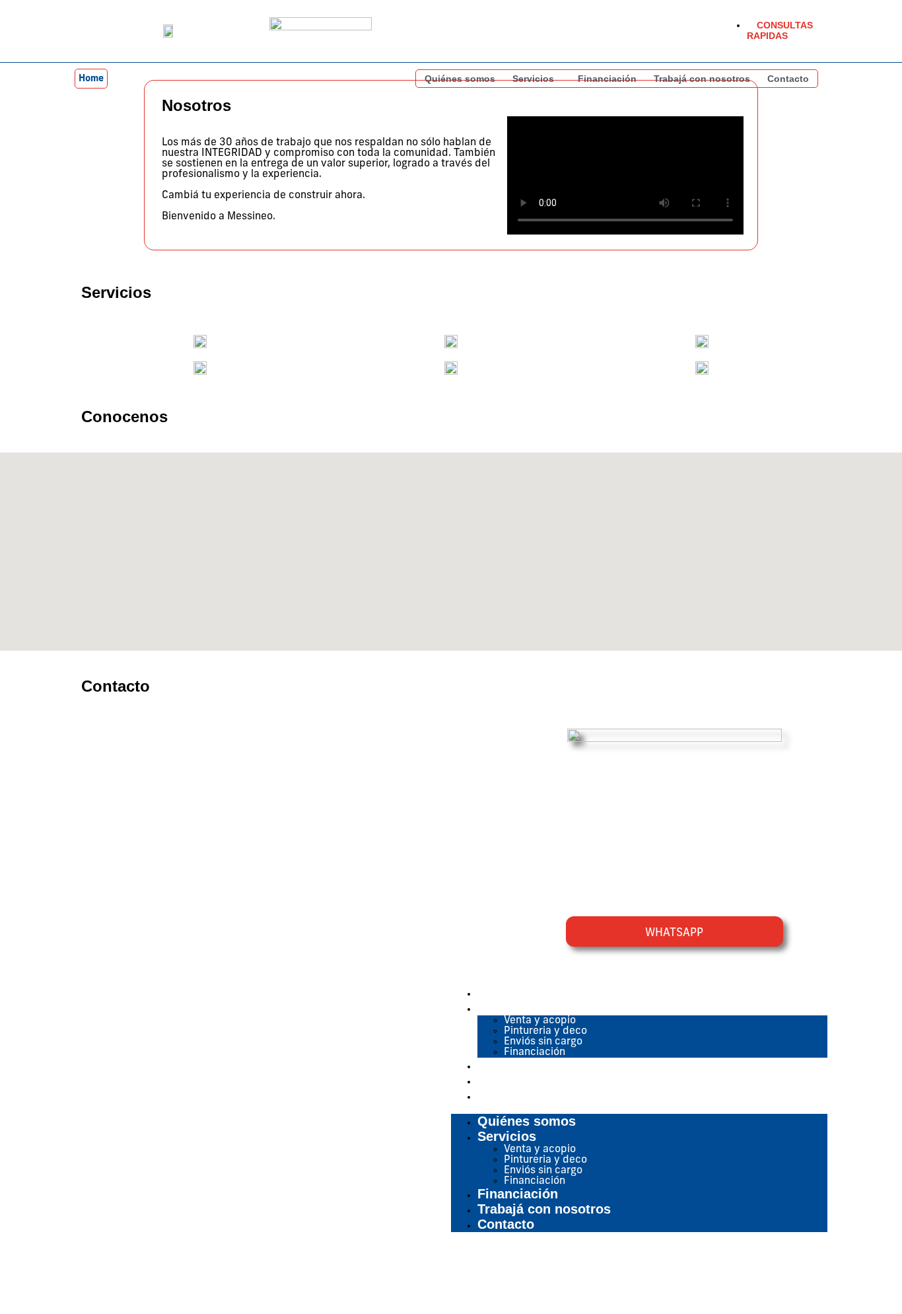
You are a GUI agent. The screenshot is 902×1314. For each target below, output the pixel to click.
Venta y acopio (540, 1020)
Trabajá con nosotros (702, 78)
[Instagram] (810, 1273)
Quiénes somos (460, 78)
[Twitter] (763, 1273)
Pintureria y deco (545, 1031)
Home (91, 79)
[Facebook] (716, 1273)
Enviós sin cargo (543, 1042)
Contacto (788, 78)
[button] (536, 78)
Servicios (533, 78)
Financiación (607, 78)
